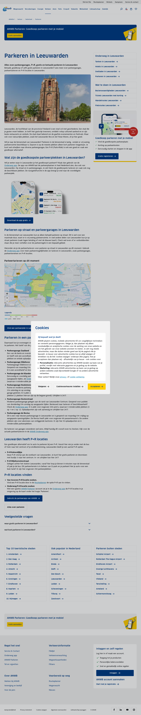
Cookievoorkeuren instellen (68, 386)
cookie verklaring (77, 377)
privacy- (63, 377)
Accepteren (95, 386)
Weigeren (42, 386)
